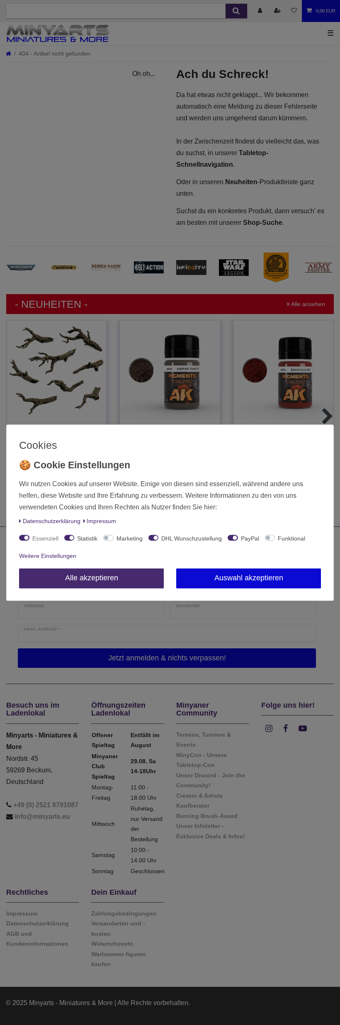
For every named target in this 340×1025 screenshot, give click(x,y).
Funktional (291, 538)
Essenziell (45, 538)
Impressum (101, 521)
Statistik (87, 538)
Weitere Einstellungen (47, 556)
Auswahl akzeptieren (248, 578)
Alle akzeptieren (91, 578)
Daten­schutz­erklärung (51, 521)
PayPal (250, 538)
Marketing (130, 538)
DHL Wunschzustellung (191, 538)
